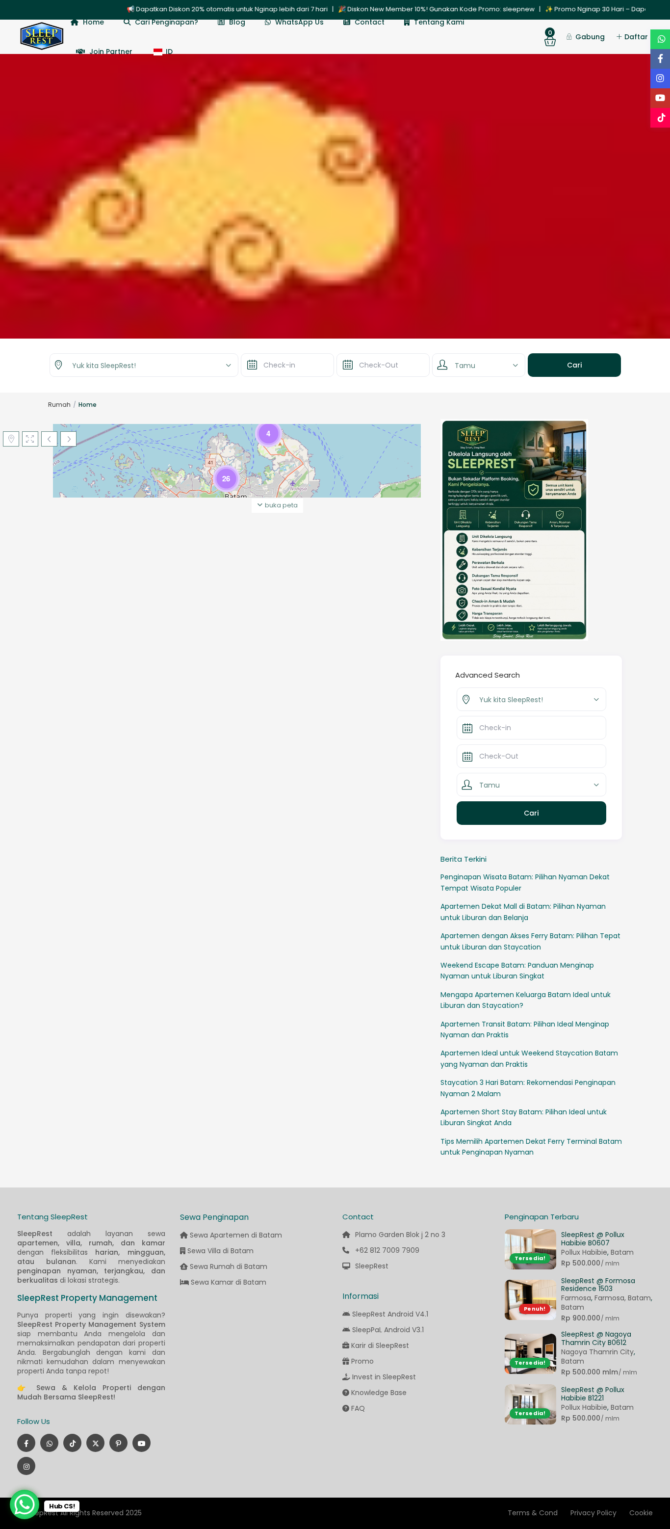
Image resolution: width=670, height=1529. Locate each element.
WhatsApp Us (299, 22)
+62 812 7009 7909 (387, 1250)
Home (93, 22)
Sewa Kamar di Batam (227, 1282)
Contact (370, 22)
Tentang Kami (439, 22)
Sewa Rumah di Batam (227, 1266)
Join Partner (110, 51)
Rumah (59, 404)
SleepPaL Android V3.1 (388, 1330)
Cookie (641, 1513)
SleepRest (371, 1266)
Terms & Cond (533, 1513)
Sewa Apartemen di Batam (235, 1235)
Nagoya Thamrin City (597, 1352)
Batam (622, 1252)
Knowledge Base (379, 1392)
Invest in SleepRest (384, 1377)
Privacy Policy (593, 1513)
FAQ (358, 1408)
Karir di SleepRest (380, 1345)
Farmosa (576, 1298)
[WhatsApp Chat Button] (24, 1504)
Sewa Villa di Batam (219, 1251)
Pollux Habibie (584, 1252)
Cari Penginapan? (166, 22)
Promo (362, 1361)
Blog (237, 22)
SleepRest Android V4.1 (390, 1314)
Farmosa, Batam (622, 1298)
